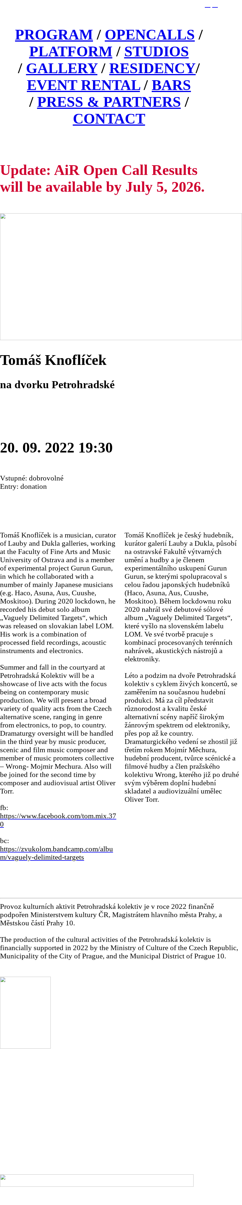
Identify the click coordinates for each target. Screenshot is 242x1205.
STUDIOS (156, 51)
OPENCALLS (150, 35)
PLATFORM (70, 51)
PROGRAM (54, 35)
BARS (171, 85)
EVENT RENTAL (83, 85)
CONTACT (109, 119)
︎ (207, 4)
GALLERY (61, 68)
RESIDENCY (152, 68)
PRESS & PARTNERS (109, 102)
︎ (215, 4)
